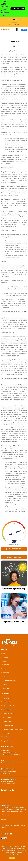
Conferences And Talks (9, 680)
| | (5, 8)
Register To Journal (8, 741)
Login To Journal (7, 737)
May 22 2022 (5, 804)
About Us (5, 657)
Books (4, 676)
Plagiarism (6, 733)
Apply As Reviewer (8, 725)
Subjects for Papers (8, 713)
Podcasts (6, 664)
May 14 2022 (5, 814)
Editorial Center (7, 717)
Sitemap (3, 819)
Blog (4, 669)
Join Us (24, 29)
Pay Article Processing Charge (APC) (13, 729)
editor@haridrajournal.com (14, 19)
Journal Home (6, 698)
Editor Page (6, 688)
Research (5, 684)
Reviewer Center (7, 721)
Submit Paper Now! (18, 8)
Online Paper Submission (10, 706)
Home (4, 653)
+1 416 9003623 (15, 25)
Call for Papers (7, 710)
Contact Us (6, 672)
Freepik (22, 825)
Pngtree (3, 827)
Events (4, 661)
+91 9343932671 (14, 22)
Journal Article (7, 702)
